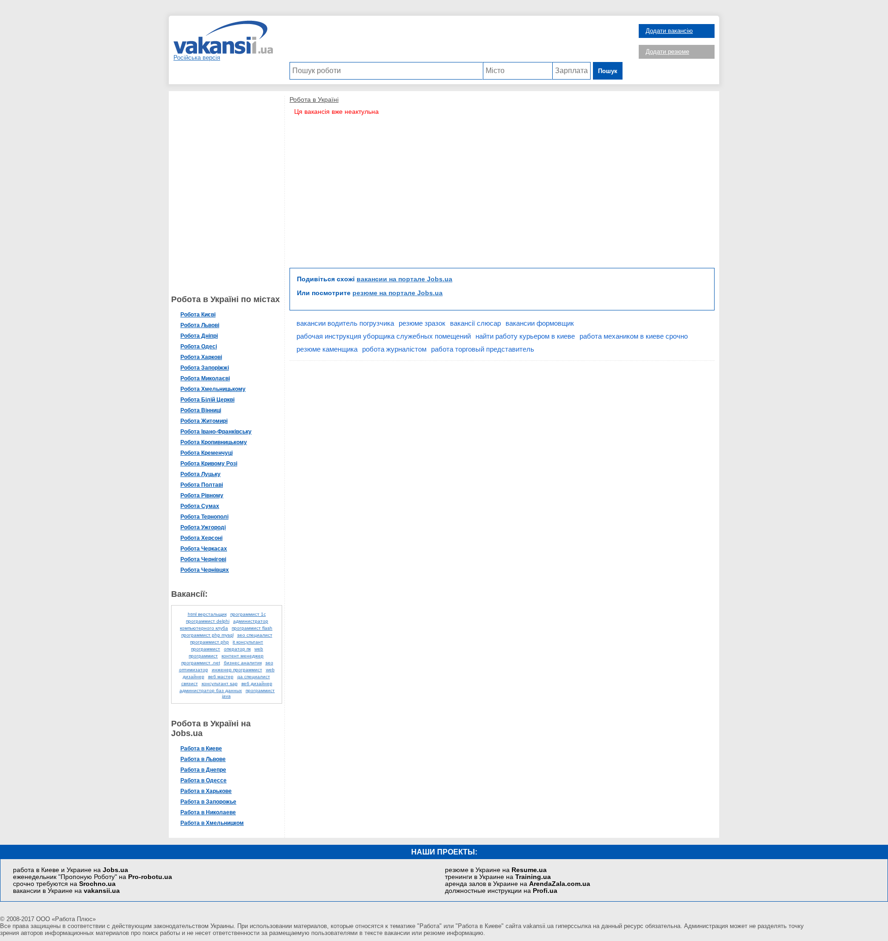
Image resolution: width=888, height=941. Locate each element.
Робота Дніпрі (199, 336)
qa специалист (253, 676)
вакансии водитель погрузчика (345, 323)
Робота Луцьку (200, 474)
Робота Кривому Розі (208, 463)
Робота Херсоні (201, 538)
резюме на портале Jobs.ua (397, 293)
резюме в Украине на (496, 870)
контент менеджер (243, 655)
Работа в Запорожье (208, 802)
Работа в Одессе (203, 780)
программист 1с (248, 614)
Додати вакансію (669, 30)
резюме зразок (422, 323)
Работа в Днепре (203, 770)
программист (205, 648)
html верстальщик (207, 614)
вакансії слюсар (475, 323)
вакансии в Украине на (66, 890)
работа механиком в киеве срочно (634, 336)
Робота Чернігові (203, 559)
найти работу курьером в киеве (525, 336)
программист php (209, 641)
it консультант (248, 641)
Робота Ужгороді (203, 527)
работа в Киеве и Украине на (70, 870)
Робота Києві (198, 314)
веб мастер (221, 676)
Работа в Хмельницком (212, 823)
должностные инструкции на (501, 890)
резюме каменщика (327, 349)
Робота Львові (199, 325)
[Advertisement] (456, 41)
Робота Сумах (199, 506)
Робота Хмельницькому (213, 389)
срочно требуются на (64, 883)
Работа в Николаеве (208, 812)
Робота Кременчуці (206, 453)
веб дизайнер (256, 683)
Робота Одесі (198, 346)
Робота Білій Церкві (207, 399)
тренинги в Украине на (498, 876)
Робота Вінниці (200, 410)
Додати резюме (667, 51)
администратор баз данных (210, 690)
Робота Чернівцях (204, 570)
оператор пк (237, 648)
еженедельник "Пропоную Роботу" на (92, 876)
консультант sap (220, 683)
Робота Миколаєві (205, 378)
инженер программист (237, 669)
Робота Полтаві (201, 485)
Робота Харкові (201, 357)
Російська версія (196, 57)
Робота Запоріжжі (204, 368)
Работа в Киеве (201, 748)
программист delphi (207, 621)
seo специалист (254, 635)
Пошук (607, 71)
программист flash (252, 628)
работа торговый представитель (482, 349)
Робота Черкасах (203, 548)
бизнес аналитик (243, 662)
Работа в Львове (203, 759)
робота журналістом (394, 349)
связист (189, 683)
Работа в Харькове (206, 791)
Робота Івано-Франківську (216, 431)
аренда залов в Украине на (517, 883)
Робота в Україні (314, 99)
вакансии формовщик (540, 323)
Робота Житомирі (204, 421)
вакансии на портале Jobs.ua (404, 279)
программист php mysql (207, 635)
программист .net (200, 662)
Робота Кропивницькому (213, 442)
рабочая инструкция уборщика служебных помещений (383, 336)
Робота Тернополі (204, 517)
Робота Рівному (201, 495)
